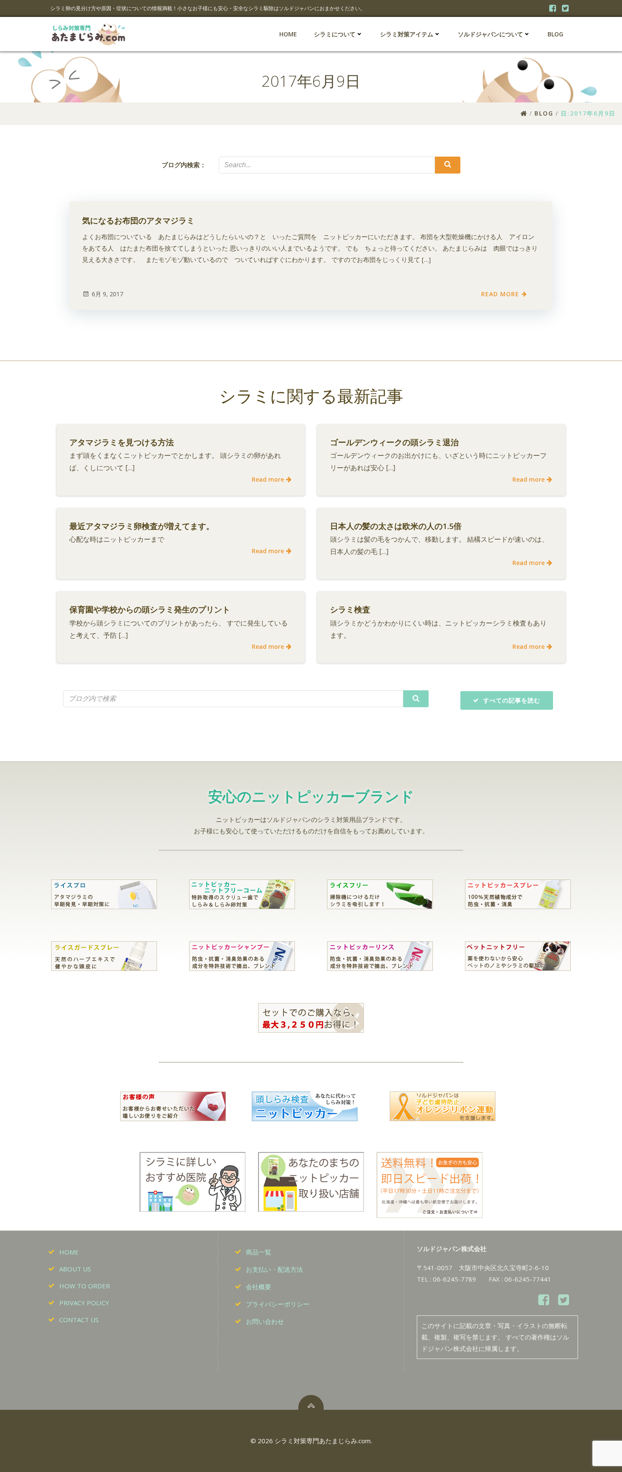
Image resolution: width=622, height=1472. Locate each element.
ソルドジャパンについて (490, 34)
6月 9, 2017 (107, 294)
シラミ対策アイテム (406, 34)
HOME (288, 34)
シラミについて (334, 34)
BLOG (555, 34)
